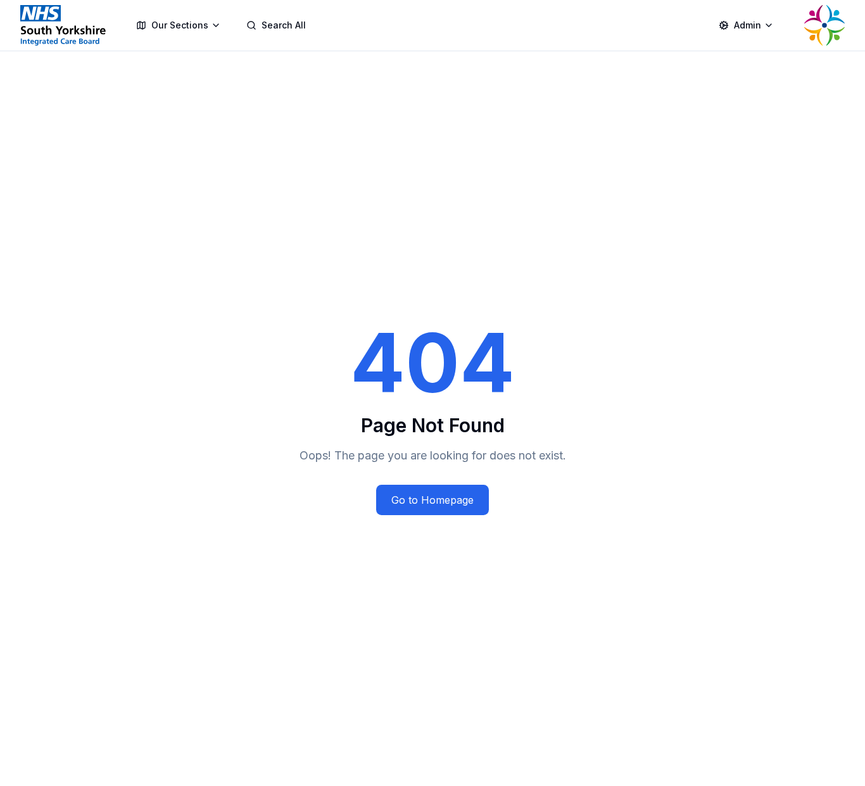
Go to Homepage (432, 500)
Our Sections (179, 25)
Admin (747, 25)
